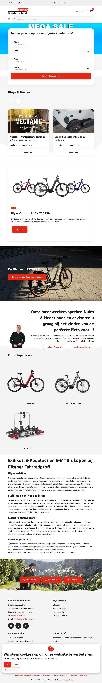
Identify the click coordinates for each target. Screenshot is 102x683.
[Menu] (9, 19)
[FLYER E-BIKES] (25, 381)
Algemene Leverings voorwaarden (27, 675)
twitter (74, 580)
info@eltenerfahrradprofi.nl (24, 619)
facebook (31, 580)
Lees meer (28, 152)
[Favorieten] (82, 11)
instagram (53, 580)
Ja (7, 665)
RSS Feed (83, 675)
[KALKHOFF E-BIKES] (72, 381)
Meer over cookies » (12, 670)
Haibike (91, 500)
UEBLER (27, 449)
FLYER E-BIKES (27, 403)
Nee (16, 665)
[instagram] (18, 626)
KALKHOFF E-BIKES (74, 403)
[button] (18, 101)
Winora (32, 500)
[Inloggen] (77, 11)
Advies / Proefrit (54, 347)
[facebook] (11, 626)
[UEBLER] (25, 426)
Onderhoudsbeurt (82, 347)
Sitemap (74, 675)
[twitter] (26, 626)
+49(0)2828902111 (18, 615)
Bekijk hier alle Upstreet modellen (27, 277)
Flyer (33, 487)
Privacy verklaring (60, 675)
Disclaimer (47, 675)
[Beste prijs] (86, 11)
